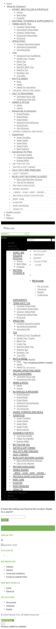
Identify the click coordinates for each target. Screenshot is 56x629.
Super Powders (24, 137)
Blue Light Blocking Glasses (29, 179)
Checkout (39, 254)
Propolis (20, 18)
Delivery (10, 218)
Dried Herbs (22, 119)
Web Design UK (25, 617)
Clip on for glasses (25, 182)
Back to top (7, 620)
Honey (20, 12)
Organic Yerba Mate (26, 32)
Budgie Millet (23, 160)
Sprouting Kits (23, 50)
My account (40, 251)
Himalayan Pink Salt (26, 99)
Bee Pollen (21, 15)
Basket (37, 258)
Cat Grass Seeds (24, 155)
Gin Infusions (23, 128)
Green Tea (21, 64)
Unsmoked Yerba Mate (27, 30)
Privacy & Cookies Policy (16, 577)
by (34, 617)
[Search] (53, 240)
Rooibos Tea (23, 73)
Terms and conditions (15, 573)
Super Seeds (22, 140)
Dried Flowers (23, 114)
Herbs (19, 105)
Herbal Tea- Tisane (26, 58)
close (38, 265)
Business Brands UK (45, 617)
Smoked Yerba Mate (26, 27)
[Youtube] (7, 556)
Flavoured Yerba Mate (27, 35)
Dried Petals (22, 117)
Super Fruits (22, 146)
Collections (40, 261)
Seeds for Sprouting (26, 87)
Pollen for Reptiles (25, 157)
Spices (20, 108)
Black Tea (21, 61)
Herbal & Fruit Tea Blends (29, 56)
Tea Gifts (21, 76)
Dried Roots (22, 125)
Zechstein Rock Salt (26, 96)
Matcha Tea (22, 70)
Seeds (19, 84)
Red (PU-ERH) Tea (25, 67)
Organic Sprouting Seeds (28, 44)
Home (9, 3)
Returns (9, 570)
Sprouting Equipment (27, 47)
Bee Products (23, 149)
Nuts (19, 81)
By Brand (21, 38)
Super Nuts (22, 143)
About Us (10, 591)
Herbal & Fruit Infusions (28, 122)
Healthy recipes (13, 212)
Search (4, 520)
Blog (8, 215)
